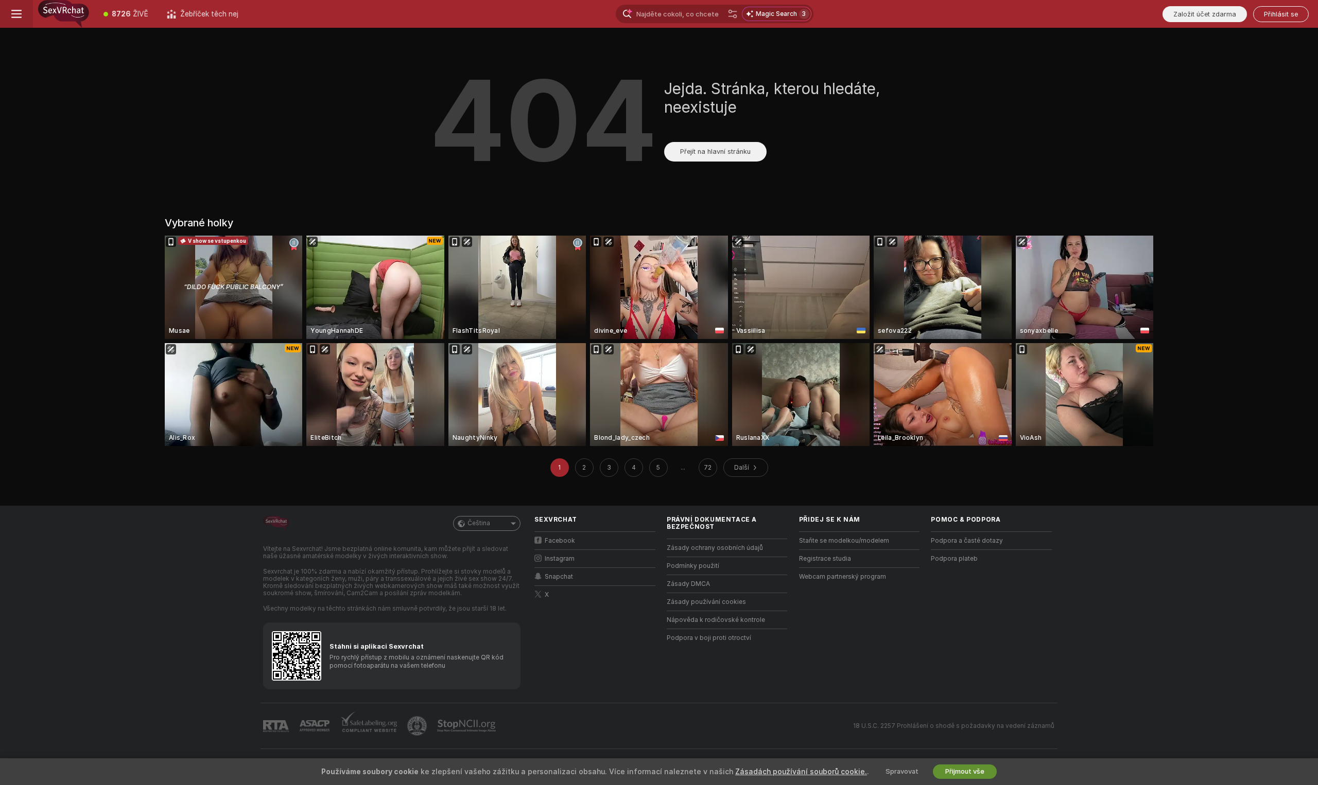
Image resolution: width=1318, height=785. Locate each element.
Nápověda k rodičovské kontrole (716, 619)
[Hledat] (732, 14)
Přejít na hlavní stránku (715, 151)
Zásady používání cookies (706, 601)
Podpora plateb (954, 558)
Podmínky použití (693, 565)
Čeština (478, 523)
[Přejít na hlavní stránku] (63, 14)
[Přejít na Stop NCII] (467, 726)
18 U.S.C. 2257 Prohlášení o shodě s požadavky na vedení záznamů (953, 725)
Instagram (560, 558)
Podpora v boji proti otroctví (709, 637)
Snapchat (559, 576)
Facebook (560, 540)
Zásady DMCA (688, 583)
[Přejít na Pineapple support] (418, 726)
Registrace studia (825, 558)
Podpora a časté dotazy (967, 540)
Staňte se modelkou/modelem (844, 540)
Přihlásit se (1281, 14)
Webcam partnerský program (842, 576)
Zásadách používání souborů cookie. (801, 772)
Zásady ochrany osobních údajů (715, 547)
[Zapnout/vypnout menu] (16, 14)
